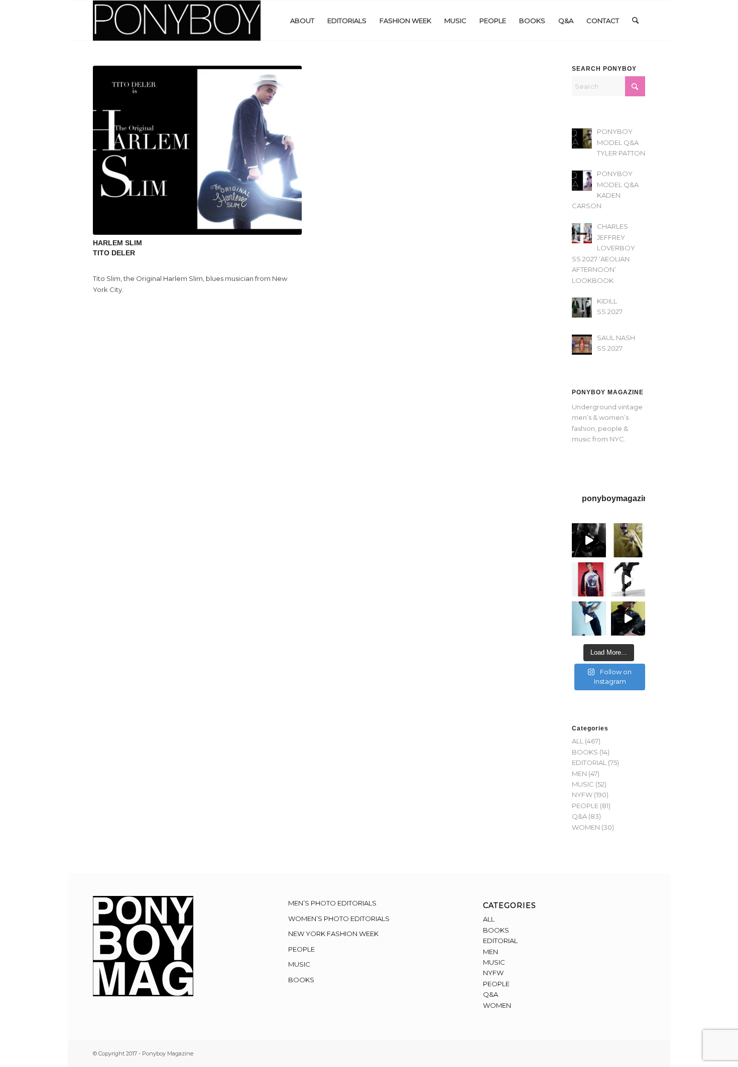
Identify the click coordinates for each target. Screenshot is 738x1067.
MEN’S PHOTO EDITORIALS (332, 903)
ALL (577, 741)
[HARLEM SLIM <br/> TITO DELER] (197, 150)
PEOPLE (585, 806)
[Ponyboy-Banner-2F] (177, 21)
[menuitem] (302, 21)
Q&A (579, 816)
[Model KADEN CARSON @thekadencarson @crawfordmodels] (589, 618)
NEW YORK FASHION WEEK (333, 934)
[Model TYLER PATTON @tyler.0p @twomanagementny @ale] (589, 540)
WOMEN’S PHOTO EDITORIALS (339, 918)
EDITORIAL (589, 762)
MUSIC (583, 784)
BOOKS (585, 752)
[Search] (635, 21)
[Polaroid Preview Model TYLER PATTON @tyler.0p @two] (589, 579)
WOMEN (586, 827)
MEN (579, 774)
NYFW (582, 795)
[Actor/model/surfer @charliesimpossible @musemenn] (628, 579)
